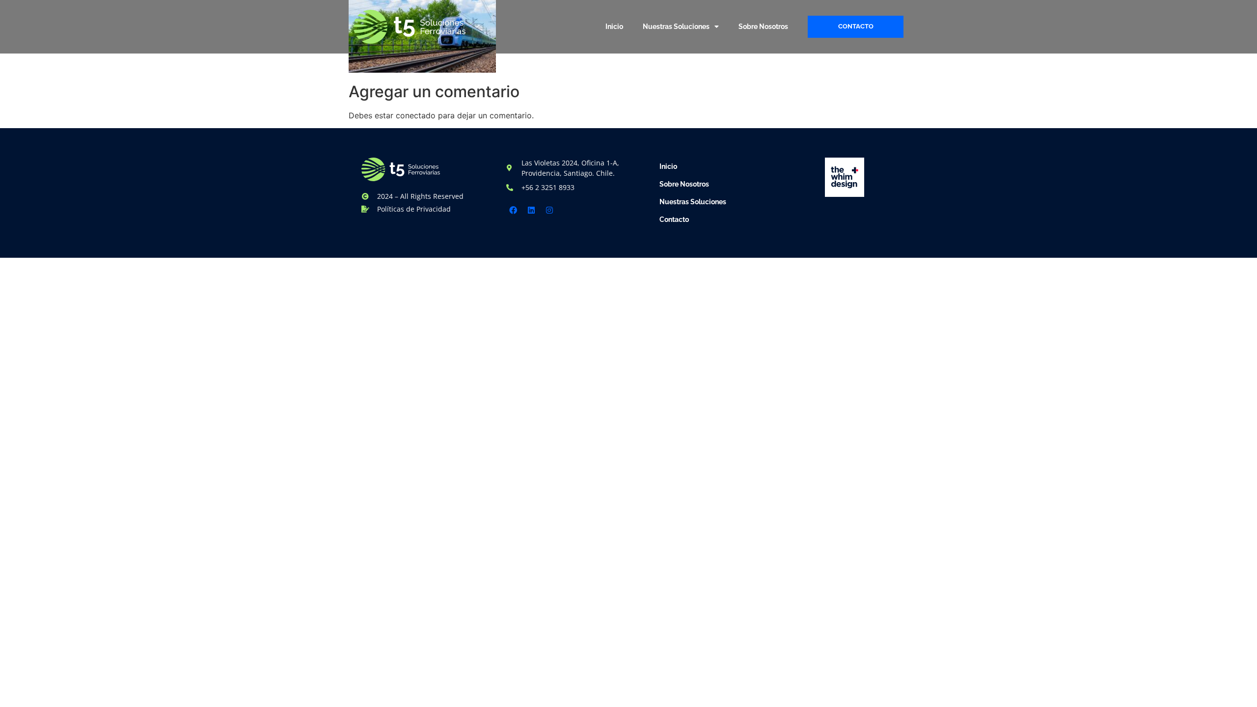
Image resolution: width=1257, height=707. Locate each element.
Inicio (614, 26)
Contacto (674, 219)
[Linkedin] (531, 210)
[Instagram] (549, 210)
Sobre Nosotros (763, 26)
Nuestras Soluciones (676, 26)
